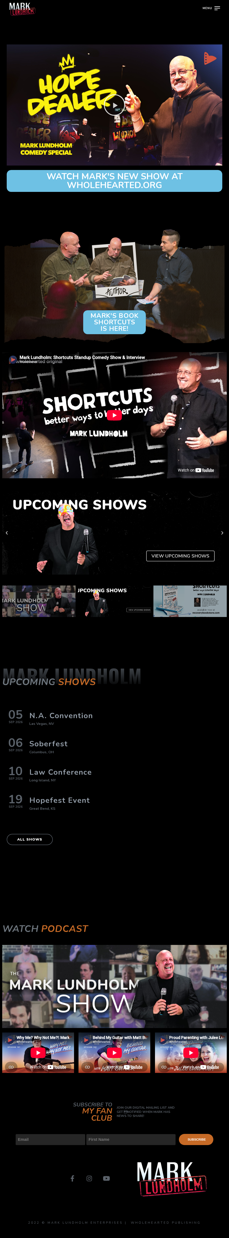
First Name (96, 1130)
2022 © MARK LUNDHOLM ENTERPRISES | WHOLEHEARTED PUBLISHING (114, 1223)
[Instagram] (89, 1178)
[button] (114, 105)
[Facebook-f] (72, 1178)
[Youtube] (106, 1178)
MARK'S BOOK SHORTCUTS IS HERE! (115, 322)
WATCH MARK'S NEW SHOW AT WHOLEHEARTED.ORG (115, 181)
